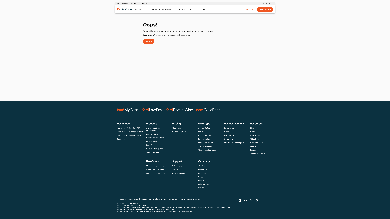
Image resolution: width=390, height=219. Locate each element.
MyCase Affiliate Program (234, 143)
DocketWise (143, 3)
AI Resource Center (257, 154)
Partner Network (165, 9)
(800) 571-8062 (137, 132)
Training (175, 170)
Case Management (153, 134)
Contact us (121, 139)
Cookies (159, 199)
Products (138, 9)
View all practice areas (207, 150)
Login (271, 3)
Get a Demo (249, 9)
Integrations (228, 132)
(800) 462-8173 (135, 135)
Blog (252, 128)
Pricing (205, 9)
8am (118, 3)
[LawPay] (151, 110)
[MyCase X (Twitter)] (251, 200)
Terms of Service (133, 199)
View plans (176, 128)
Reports (253, 150)
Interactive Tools (256, 143)
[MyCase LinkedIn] (239, 200)
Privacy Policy (121, 199)
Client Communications (155, 138)
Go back (148, 41)
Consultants (228, 139)
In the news (202, 173)
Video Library (255, 139)
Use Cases (181, 9)
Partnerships (229, 128)
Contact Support (178, 173)
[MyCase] (127, 110)
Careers (201, 177)
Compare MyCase (179, 132)
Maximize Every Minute (155, 166)
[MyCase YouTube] (245, 200)
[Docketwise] (179, 110)
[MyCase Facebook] (256, 200)
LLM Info (198, 199)
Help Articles (177, 166)
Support (264, 3)
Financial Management (154, 149)
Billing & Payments (153, 141)
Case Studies (255, 135)
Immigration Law (204, 135)
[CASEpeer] (208, 110)
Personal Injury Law (205, 143)
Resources (194, 9)
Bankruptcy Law (204, 139)
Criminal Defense (204, 128)
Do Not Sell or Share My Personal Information (179, 199)
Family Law (202, 132)
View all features (152, 152)
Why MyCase (203, 170)
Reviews (201, 180)
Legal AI (149, 145)
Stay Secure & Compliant (155, 173)
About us (201, 166)
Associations (229, 135)
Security (201, 188)
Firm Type (151, 9)
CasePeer (133, 3)
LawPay (125, 3)
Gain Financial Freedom (155, 170)
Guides (253, 132)
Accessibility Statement (148, 199)
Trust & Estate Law (205, 146)
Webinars (253, 146)
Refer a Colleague (205, 184)
